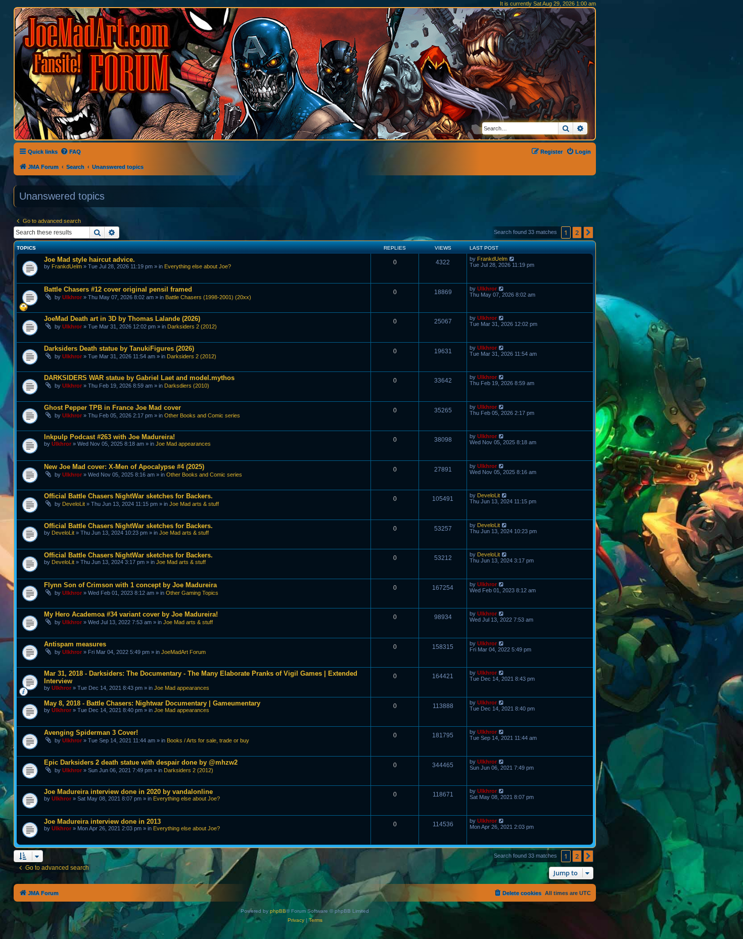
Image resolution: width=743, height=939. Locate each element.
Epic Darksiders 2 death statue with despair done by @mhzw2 (141, 762)
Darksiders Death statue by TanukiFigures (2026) (119, 348)
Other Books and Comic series (202, 415)
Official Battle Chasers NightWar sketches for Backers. (128, 496)
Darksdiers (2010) (186, 386)
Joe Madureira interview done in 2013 (102, 821)
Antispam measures (75, 644)
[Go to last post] (512, 259)
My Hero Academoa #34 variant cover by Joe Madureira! (131, 614)
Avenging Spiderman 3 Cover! (91, 732)
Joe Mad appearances (183, 444)
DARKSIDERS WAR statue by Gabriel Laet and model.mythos (139, 378)
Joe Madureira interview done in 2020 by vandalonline (128, 791)
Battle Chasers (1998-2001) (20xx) (208, 297)
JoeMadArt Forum (183, 652)
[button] (588, 232)
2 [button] (577, 232)
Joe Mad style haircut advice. (89, 259)
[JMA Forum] (98, 54)
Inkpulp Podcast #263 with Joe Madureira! (109, 437)
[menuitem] (70, 152)
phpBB (278, 911)
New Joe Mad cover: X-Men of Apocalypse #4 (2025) (124, 467)
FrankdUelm (67, 266)
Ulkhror (72, 297)
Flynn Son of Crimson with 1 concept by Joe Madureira (130, 585)
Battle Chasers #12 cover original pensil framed (118, 289)
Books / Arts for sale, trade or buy (208, 740)
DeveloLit (73, 504)
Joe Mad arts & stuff (194, 504)
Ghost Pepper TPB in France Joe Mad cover (112, 407)
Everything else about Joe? (197, 266)
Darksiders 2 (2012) (192, 326)
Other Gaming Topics (192, 593)
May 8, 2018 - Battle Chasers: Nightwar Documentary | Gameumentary (152, 703)
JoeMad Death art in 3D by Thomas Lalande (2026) (122, 318)
